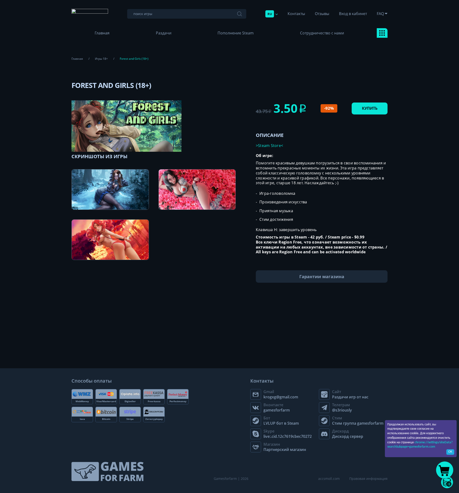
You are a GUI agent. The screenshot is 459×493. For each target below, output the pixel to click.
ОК (450, 452)
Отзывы (322, 13)
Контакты (296, 13)
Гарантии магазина (321, 276)
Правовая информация (368, 478)
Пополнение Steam (236, 33)
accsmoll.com (329, 478)
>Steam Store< (269, 145)
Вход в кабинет (353, 13)
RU (270, 14)
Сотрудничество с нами (322, 33)
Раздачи (163, 33)
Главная (102, 33)
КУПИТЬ (369, 108)
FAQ (380, 13)
